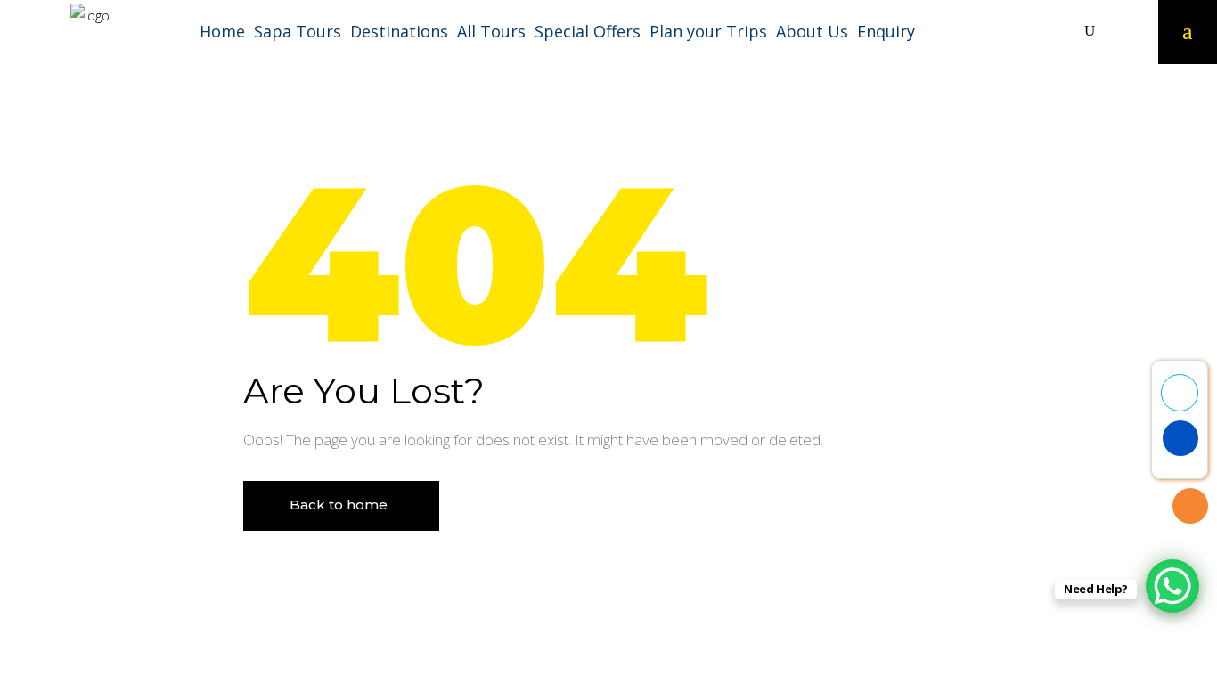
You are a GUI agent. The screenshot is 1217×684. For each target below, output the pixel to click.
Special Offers (588, 31)
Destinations (399, 31)
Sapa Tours (297, 31)
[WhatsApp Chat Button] (1172, 586)
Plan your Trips (708, 31)
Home (222, 31)
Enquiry (886, 31)
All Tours (491, 31)
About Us (812, 31)
